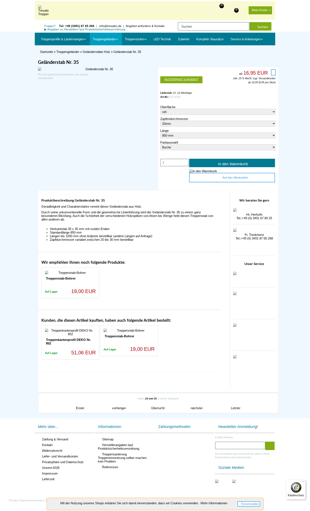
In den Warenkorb (232, 164)
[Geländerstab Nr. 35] (97, 69)
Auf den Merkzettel (234, 177)
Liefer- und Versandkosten (59, 456)
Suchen (262, 27)
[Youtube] (238, 486)
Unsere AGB (49, 467)
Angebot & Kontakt (145, 26)
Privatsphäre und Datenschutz (62, 462)
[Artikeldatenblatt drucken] (273, 72)
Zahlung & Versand (54, 439)
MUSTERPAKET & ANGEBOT (181, 79)
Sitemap (106, 439)
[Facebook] (221, 486)
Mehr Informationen (214, 503)
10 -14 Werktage (182, 92)
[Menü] (303, 482)
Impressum (49, 473)
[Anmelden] (270, 446)
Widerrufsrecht (51, 450)
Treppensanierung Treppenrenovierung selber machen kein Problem (122, 457)
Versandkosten (267, 78)
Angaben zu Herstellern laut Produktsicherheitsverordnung (84, 29)
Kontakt (46, 445)
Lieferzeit (47, 479)
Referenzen (109, 467)
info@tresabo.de (109, 26)
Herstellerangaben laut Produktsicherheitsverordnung (118, 446)
